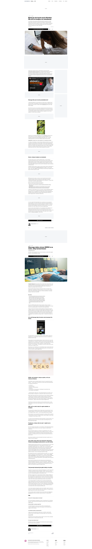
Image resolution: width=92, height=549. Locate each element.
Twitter (64, 543)
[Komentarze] (50, 29)
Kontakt (66, 1)
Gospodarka (56, 542)
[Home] (32, 1)
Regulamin (48, 544)
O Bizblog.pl (48, 541)
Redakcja (47, 542)
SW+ (63, 1)
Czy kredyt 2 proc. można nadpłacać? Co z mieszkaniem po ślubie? (41, 140)
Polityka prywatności (48, 545)
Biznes (49, 1)
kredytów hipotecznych (40, 167)
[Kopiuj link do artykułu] (52, 29)
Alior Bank (45, 135)
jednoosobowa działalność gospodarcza (34, 71)
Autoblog (60, 1)
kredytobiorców (44, 104)
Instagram (65, 542)
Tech (52, 1)
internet (52, 533)
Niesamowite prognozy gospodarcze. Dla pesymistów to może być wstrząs (39, 186)
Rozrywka (56, 1)
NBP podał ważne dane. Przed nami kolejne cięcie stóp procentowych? (39, 187)
